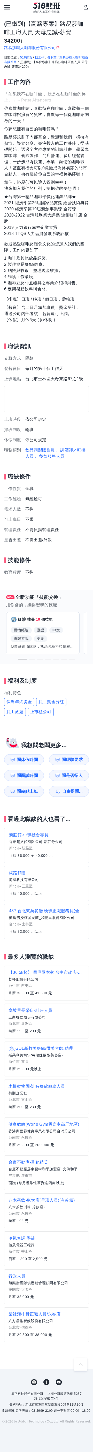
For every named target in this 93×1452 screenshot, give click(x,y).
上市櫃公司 (40, 712)
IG (34, 1382)
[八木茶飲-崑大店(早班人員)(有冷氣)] (46, 1211)
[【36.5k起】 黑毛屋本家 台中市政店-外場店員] (46, 983)
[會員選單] (86, 7)
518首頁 (26, 57)
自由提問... (72, 791)
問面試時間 (27, 775)
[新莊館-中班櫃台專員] (46, 845)
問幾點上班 (27, 791)
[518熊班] (46, 8)
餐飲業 (52, 57)
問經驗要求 (72, 759)
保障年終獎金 (19, 702)
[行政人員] (46, 1287)
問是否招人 (72, 775)
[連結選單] (7, 7)
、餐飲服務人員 (50, 456)
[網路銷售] (46, 883)
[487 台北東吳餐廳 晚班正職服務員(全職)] (46, 921)
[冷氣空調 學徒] (46, 1249)
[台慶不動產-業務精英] (46, 1173)
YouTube (59, 1382)
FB (46, 1382)
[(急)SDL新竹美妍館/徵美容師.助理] (46, 1059)
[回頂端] (80, 1364)
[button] (22, 659)
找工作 (39, 57)
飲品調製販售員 (40, 450)
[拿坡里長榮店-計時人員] (46, 1021)
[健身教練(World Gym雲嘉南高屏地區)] (46, 1135)
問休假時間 (27, 759)
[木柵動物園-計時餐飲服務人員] (46, 1097)
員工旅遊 (15, 712)
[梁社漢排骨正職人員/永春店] (46, 1325)
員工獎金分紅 (51, 702)
